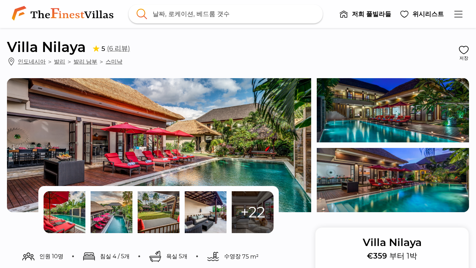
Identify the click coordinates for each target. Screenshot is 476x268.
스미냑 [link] (114, 61)
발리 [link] (59, 61)
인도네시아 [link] (32, 61)
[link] (64, 13)
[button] (365, 14)
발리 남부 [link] (85, 61)
